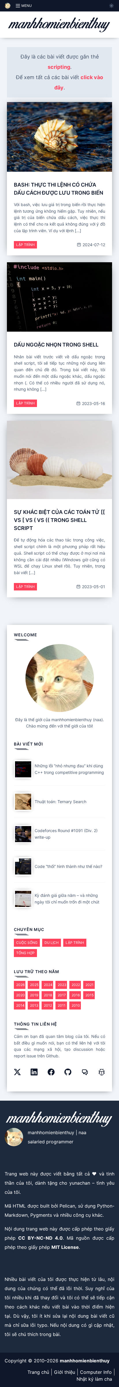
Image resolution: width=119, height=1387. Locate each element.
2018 (48, 995)
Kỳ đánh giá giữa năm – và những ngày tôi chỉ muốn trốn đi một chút (67, 898)
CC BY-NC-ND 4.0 (40, 1238)
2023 (62, 985)
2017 (62, 995)
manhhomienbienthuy (84, 1360)
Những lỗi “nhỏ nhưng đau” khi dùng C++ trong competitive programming (69, 769)
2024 (48, 985)
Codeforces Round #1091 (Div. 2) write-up (66, 834)
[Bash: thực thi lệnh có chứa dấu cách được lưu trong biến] (59, 137)
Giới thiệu (64, 1372)
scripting (59, 67)
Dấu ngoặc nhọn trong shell (56, 345)
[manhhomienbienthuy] (59, 24)
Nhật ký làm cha (94, 1379)
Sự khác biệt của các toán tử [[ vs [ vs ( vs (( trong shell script (59, 520)
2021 (89, 985)
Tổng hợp (25, 953)
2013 (34, 1005)
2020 (20, 995)
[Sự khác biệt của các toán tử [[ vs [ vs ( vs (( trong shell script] (59, 460)
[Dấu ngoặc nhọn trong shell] (59, 297)
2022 (76, 985)
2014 (20, 1005)
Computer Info (96, 1372)
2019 (34, 995)
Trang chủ (38, 1372)
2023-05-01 (93, 586)
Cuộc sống (27, 942)
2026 (20, 985)
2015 (89, 995)
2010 (76, 1005)
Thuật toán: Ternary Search (60, 801)
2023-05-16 (93, 403)
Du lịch (51, 942)
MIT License (65, 1247)
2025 (34, 985)
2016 (76, 995)
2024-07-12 (93, 244)
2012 (48, 1005)
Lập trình (25, 244)
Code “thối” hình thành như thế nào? (68, 866)
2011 (62, 1005)
